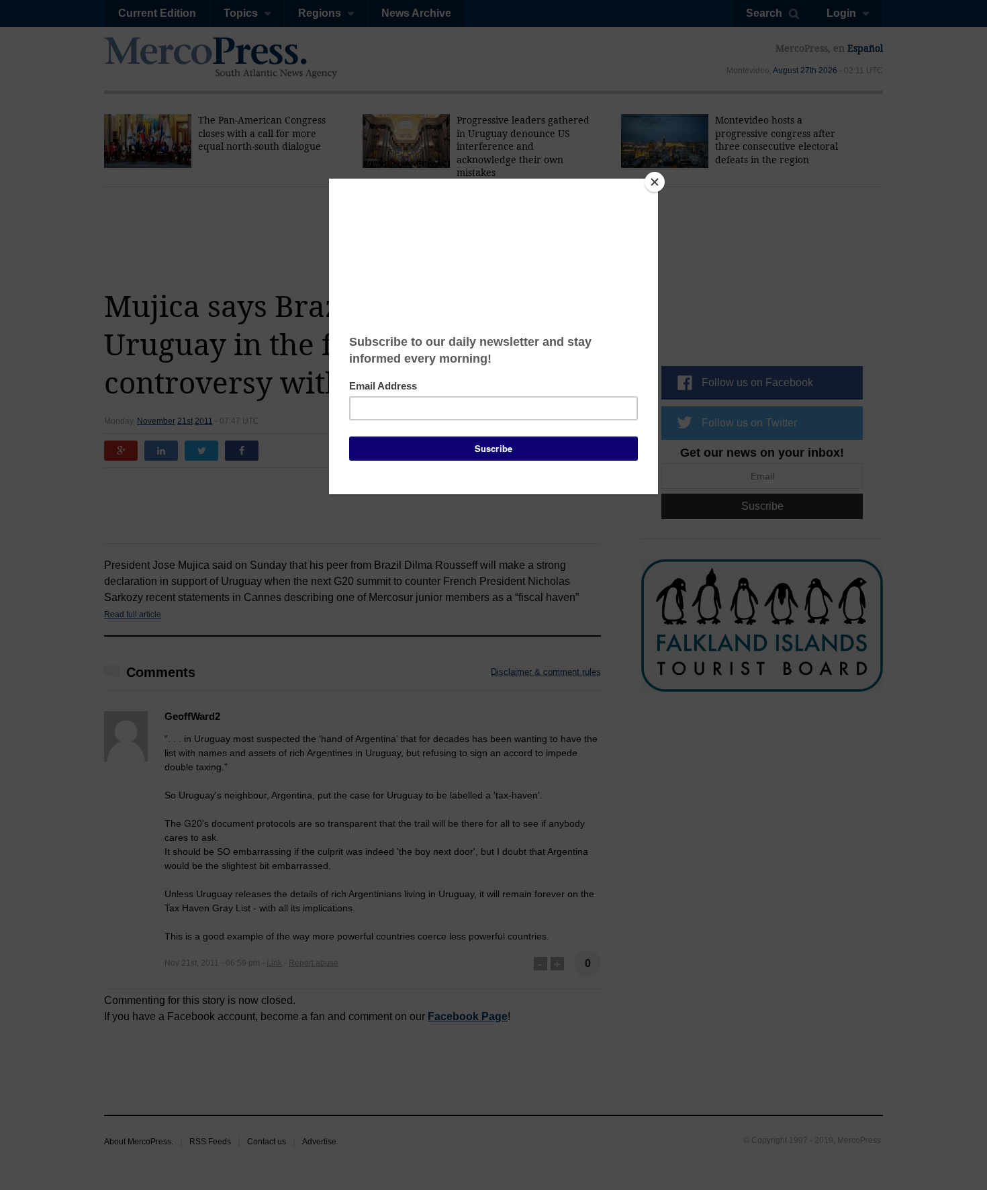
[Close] (655, 182)
